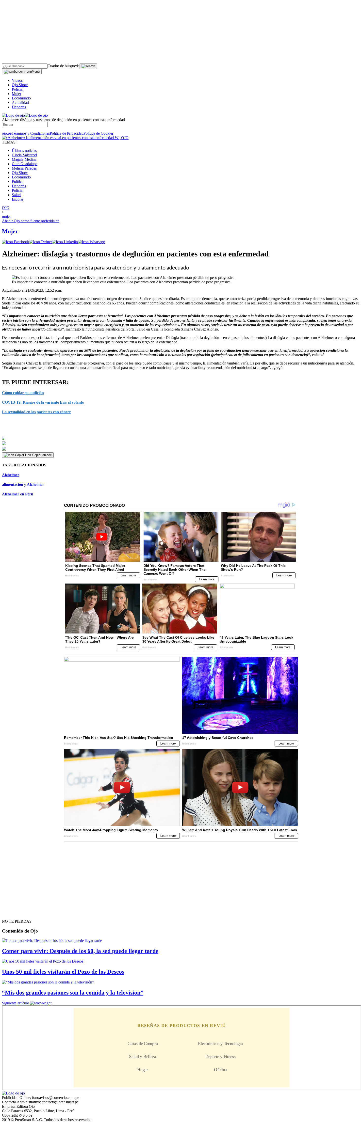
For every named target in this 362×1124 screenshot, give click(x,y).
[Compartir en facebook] (15, 242)
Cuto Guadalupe (24, 164)
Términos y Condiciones (31, 133)
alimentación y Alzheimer (23, 484)
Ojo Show (20, 85)
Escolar (17, 199)
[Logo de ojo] (13, 115)
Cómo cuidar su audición (23, 393)
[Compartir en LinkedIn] (65, 242)
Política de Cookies (98, 133)
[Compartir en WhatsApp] (91, 242)
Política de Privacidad (66, 133)
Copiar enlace (42, 455)
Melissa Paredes (24, 168)
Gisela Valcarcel (24, 155)
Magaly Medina (24, 159)
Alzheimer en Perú (17, 494)
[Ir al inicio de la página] (13, 912)
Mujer (16, 94)
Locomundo (21, 98)
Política (17, 181)
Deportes (19, 107)
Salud (16, 195)
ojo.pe (7, 133)
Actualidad (20, 102)
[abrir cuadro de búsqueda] (88, 66)
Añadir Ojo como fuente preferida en (30, 221)
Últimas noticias (24, 150)
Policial (17, 89)
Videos (17, 80)
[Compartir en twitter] (40, 242)
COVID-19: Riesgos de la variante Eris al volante (43, 402)
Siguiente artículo (15, 1003)
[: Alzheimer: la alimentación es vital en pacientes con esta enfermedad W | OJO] (65, 138)
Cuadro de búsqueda (64, 66)
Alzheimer (10, 475)
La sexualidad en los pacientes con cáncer (36, 412)
